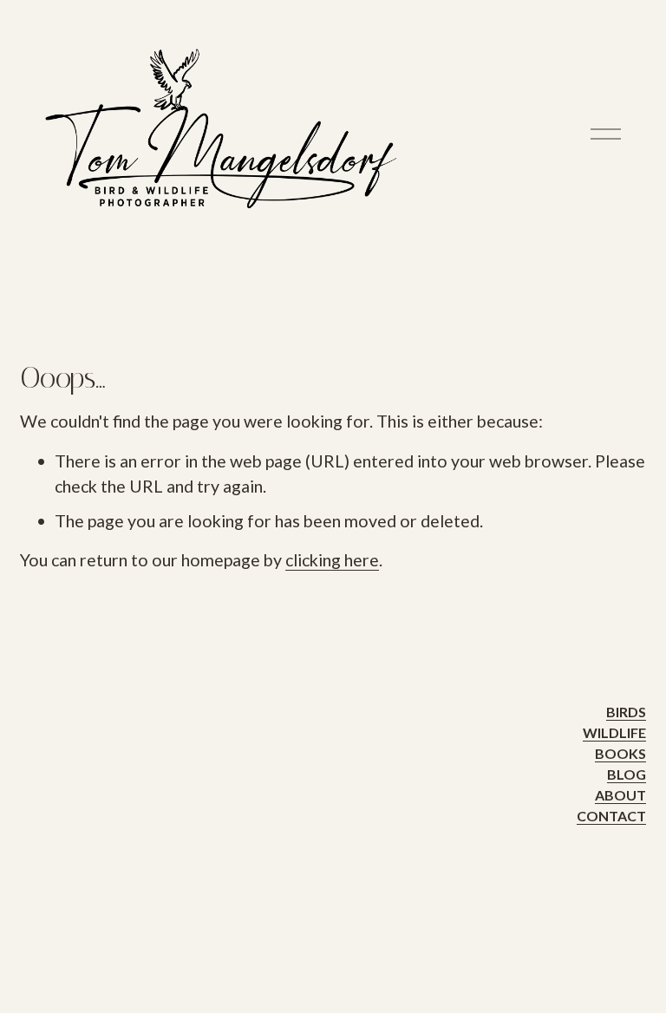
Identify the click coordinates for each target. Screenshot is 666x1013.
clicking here (332, 560)
